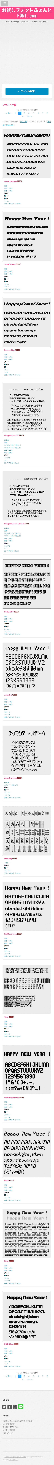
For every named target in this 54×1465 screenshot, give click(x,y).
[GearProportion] (27, 1069)
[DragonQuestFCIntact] (27, 495)
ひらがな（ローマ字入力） (13, 445)
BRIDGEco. (9, 1344)
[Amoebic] (27, 667)
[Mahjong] (27, 830)
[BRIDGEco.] (27, 1316)
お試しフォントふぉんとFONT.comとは (17, 1421)
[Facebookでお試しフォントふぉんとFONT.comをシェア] (9, 1407)
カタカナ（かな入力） (11, 785)
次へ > (29, 116)
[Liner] (27, 1233)
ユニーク (7, 632)
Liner (6, 1261)
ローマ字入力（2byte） (12, 463)
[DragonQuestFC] (27, 407)
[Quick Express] (27, 153)
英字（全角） (8, 450)
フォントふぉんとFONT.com (15, 1456)
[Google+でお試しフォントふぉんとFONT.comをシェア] (15, 1407)
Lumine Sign (9, 350)
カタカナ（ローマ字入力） (13, 448)
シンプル (7, 458)
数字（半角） (8, 191)
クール (6, 201)
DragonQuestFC (11, 435)
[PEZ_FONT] (27, 584)
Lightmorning (10, 934)
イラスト (7, 863)
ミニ (5, 460)
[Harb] (27, 1152)
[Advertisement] (27, 52)
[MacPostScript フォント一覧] (6, 199)
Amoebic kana (10, 778)
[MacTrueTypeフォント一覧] (6, 196)
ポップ (6, 287)
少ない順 (9, 125)
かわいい (7, 629)
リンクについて (9, 1424)
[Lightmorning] (27, 906)
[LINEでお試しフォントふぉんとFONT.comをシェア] (20, 1406)
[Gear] (27, 989)
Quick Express (10, 181)
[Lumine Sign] (27, 322)
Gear (6, 1017)
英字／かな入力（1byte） (12, 204)
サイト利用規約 (9, 1430)
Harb (6, 1180)
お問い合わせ (8, 1433)
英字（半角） (8, 188)
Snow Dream (9, 264)
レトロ (6, 372)
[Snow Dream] (27, 236)
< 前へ (8, 113)
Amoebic (8, 695)
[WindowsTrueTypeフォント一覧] (6, 193)
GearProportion (11, 1097)
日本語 (6, 440)
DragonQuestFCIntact (14, 524)
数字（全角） (8, 453)
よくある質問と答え (10, 1427)
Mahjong (8, 858)
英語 (5, 186)
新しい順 (23, 121)
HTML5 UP (13, 1460)
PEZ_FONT (9, 612)
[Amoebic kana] (27, 750)
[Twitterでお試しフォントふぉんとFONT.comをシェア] (4, 1407)
